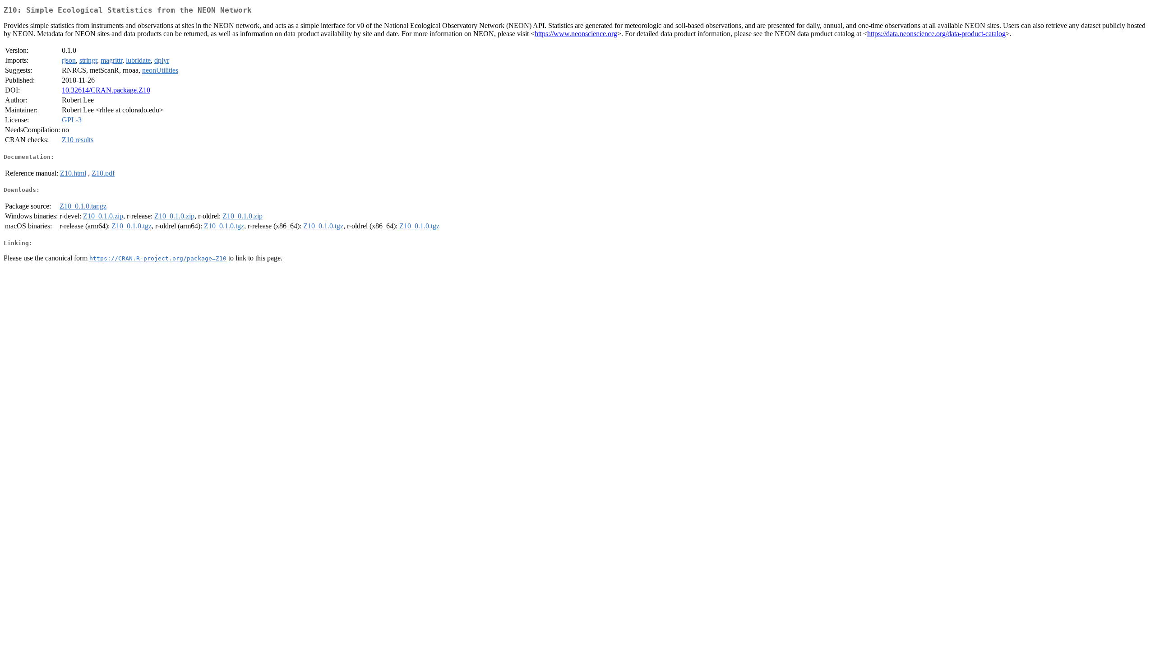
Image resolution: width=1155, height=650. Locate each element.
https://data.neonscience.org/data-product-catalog (936, 33)
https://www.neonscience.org (576, 33)
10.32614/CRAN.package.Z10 (106, 90)
